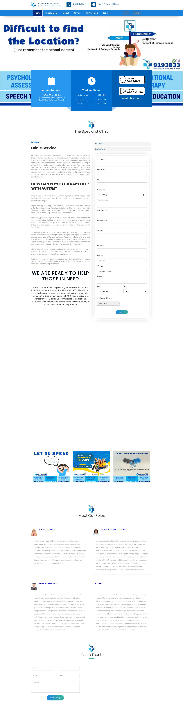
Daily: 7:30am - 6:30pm (108, 4)
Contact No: (101, 146)
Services (77, 13)
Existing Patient (100, 126)
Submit (122, 289)
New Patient (99, 121)
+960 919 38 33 (79, 4)
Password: (100, 223)
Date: (99, 263)
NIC (98, 157)
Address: (100, 208)
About (66, 13)
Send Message (55, 675)
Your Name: (101, 136)
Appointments (51, 13)
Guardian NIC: (102, 187)
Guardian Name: (102, 177)
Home (37, 13)
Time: (125, 263)
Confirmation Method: (104, 275)
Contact (106, 13)
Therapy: (100, 243)
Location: (100, 233)
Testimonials (92, 13)
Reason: (100, 253)
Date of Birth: (101, 167)
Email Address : (102, 197)
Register (137, 13)
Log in (126, 13)
